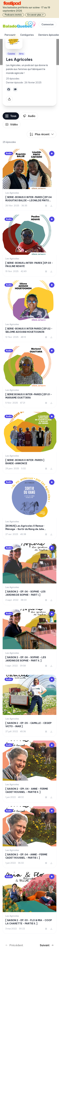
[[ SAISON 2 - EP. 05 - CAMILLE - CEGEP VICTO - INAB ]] (29, 706)
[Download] (51, 205)
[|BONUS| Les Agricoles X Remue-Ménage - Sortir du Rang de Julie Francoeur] (29, 508)
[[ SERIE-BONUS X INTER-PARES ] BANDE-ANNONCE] (29, 443)
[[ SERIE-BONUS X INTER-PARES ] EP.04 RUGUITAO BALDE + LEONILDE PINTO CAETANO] (29, 180)
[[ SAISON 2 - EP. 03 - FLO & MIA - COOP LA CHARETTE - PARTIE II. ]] (29, 903)
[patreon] (15, 89)
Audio (31, 116)
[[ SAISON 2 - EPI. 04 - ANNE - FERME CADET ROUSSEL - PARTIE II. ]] (29, 771)
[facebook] (8, 89)
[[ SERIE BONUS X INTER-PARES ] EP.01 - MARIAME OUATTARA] (29, 377)
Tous (13, 116)
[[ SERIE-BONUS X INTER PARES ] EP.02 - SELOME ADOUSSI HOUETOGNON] (29, 311)
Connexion (47, 24)
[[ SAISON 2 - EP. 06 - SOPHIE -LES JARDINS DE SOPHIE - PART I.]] (29, 574)
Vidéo (14, 124)
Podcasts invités (13, 15)
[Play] (51, 153)
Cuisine (11, 54)
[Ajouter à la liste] (46, 205)
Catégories (27, 34)
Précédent (16, 945)
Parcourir (10, 34)
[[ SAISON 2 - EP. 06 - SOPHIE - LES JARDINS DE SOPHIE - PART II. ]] (29, 640)
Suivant (44, 945)
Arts (21, 54)
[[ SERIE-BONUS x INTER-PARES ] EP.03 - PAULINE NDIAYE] (29, 245)
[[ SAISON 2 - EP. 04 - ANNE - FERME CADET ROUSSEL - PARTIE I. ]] (29, 837)
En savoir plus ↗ (35, 15)
